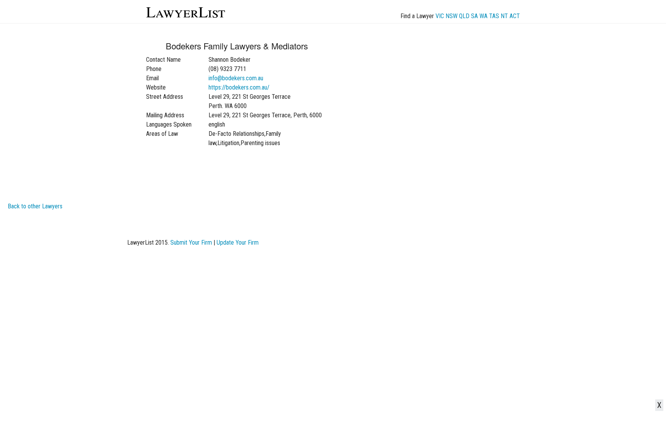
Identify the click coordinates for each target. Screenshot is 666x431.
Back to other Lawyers (35, 206)
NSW (451, 16)
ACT (515, 16)
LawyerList (185, 11)
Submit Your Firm (191, 242)
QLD (464, 16)
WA (483, 16)
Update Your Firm (238, 242)
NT (504, 16)
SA (474, 16)
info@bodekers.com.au (236, 78)
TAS (494, 16)
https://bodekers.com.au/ (239, 87)
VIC (440, 16)
